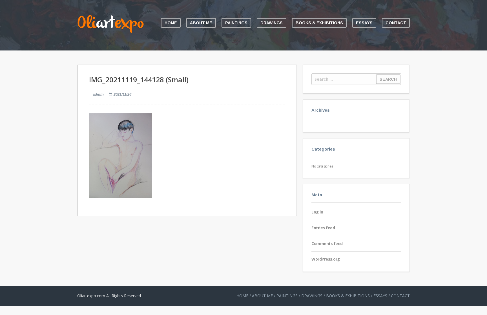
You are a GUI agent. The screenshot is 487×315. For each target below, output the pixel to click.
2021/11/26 (122, 94)
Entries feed (323, 227)
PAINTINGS (236, 23)
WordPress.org (325, 259)
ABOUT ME (201, 23)
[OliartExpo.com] (110, 31)
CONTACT (396, 23)
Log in (317, 212)
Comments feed (327, 243)
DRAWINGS (271, 23)
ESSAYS (364, 23)
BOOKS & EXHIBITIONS (319, 23)
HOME (171, 23)
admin (98, 94)
